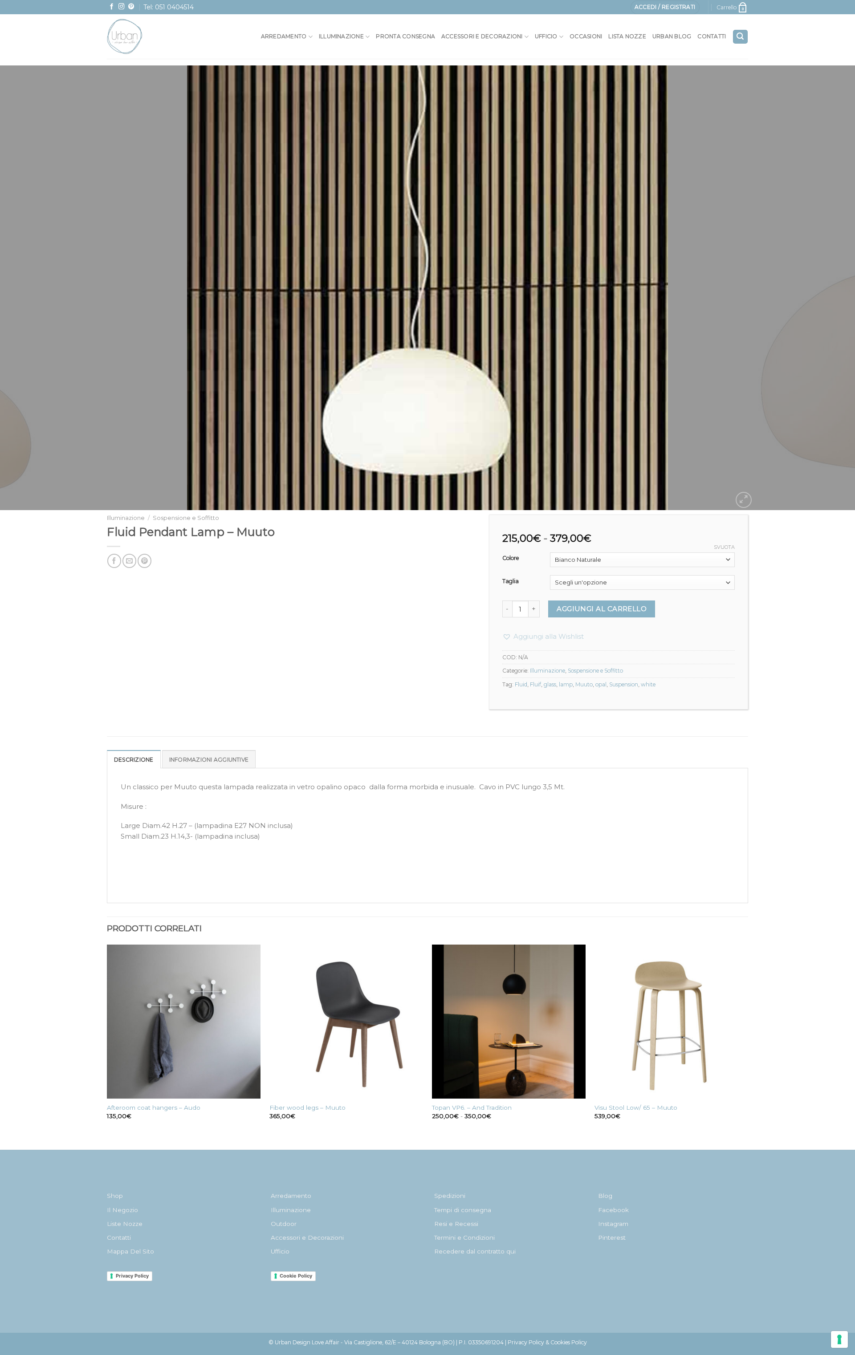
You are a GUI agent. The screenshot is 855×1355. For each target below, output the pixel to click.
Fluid (521, 684)
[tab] (134, 759)
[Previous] (28, 288)
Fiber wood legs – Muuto (307, 1107)
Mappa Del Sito (130, 1251)
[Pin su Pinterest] (144, 561)
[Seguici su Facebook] (112, 7)
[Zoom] (744, 500)
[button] (543, 636)
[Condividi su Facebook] (114, 561)
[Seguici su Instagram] (121, 7)
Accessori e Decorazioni (307, 1237)
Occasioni (586, 36)
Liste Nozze (124, 1223)
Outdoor (284, 1223)
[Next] (826, 288)
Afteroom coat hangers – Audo (153, 1107)
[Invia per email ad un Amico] (129, 561)
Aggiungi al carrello (602, 608)
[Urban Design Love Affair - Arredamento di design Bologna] (144, 36)
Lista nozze (627, 36)
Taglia (510, 581)
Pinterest (612, 1237)
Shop (115, 1195)
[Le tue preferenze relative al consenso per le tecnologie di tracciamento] (839, 1339)
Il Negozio (122, 1209)
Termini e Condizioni (464, 1237)
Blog (605, 1195)
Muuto (584, 684)
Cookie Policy (296, 1276)
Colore (510, 558)
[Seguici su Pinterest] (131, 7)
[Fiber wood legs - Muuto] (346, 1021)
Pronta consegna (405, 36)
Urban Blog (671, 36)
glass (550, 684)
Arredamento (284, 36)
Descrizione (134, 759)
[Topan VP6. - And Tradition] (509, 1021)
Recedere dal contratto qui (475, 1251)
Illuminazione (341, 36)
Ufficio (546, 36)
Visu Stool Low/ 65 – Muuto (635, 1107)
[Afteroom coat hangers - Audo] (184, 1021)
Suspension (623, 684)
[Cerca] (740, 37)
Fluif (535, 684)
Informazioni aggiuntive (209, 759)
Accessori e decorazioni (482, 36)
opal (601, 684)
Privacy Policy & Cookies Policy (547, 1342)
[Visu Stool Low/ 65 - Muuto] (671, 1021)
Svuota (724, 547)
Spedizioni (449, 1195)
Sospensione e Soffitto (186, 518)
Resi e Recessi (456, 1223)
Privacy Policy (132, 1276)
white (648, 684)
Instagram (613, 1223)
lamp (566, 684)
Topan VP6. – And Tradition (472, 1107)
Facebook (613, 1209)
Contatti (711, 36)
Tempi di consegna (462, 1209)
